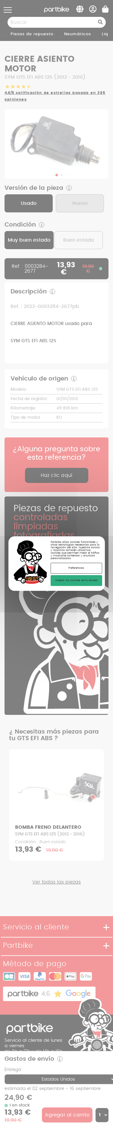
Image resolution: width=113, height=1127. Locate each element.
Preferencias (76, 568)
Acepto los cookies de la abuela (76, 580)
